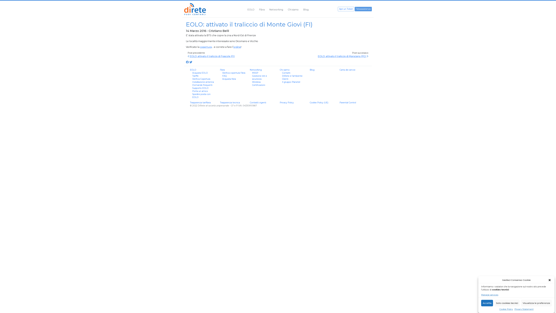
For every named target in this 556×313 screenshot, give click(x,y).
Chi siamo (293, 9)
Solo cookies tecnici (507, 303)
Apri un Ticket (346, 9)
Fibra (262, 9)
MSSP (255, 73)
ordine (237, 47)
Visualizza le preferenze (536, 303)
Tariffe (195, 76)
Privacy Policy (287, 102)
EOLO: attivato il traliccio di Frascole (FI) (212, 56)
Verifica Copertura (201, 79)
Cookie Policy (506, 309)
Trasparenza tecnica (230, 102)
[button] (550, 280)
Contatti (286, 73)
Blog (306, 9)
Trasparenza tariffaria (200, 102)
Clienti (285, 79)
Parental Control (348, 102)
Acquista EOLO (200, 73)
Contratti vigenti (258, 102)
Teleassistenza (363, 9)
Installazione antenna (203, 82)
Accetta (487, 303)
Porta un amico (200, 91)
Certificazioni (258, 85)
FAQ (224, 76)
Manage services (489, 295)
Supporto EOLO (200, 88)
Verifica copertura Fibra (233, 73)
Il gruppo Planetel (291, 82)
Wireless (256, 82)
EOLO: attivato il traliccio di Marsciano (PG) (342, 56)
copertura (206, 47)
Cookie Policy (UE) (319, 102)
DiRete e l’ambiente (292, 76)
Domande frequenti (202, 85)
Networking (276, 9)
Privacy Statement (524, 309)
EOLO (250, 9)
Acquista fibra (229, 79)
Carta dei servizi (347, 70)
